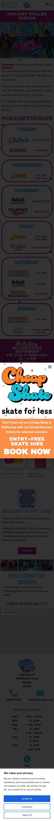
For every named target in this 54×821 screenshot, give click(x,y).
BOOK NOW (27, 451)
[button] (50, 367)
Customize (27, 806)
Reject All (27, 815)
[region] (27, 795)
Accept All (27, 798)
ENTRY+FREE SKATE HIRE (27, 441)
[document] (27, 410)
